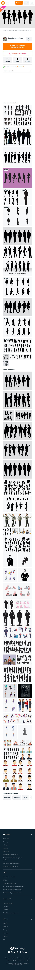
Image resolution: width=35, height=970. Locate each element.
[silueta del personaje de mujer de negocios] (6, 397)
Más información (8, 70)
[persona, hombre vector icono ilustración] (10, 887)
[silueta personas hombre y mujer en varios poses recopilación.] (17, 747)
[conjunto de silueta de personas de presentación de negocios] (17, 496)
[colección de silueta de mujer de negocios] (8, 109)
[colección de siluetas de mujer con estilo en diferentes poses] (11, 121)
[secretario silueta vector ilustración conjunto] (7, 577)
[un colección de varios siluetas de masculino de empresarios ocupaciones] (11, 909)
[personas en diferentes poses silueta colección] (26, 120)
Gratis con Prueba (17, 46)
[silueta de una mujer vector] (14, 391)
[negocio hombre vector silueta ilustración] (5, 689)
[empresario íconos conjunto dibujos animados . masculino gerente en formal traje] (10, 873)
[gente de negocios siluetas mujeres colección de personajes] (17, 280)
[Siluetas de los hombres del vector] (17, 244)
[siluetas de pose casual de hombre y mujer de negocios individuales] (6, 385)
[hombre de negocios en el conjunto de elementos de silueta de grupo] (17, 434)
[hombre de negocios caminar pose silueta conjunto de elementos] (17, 335)
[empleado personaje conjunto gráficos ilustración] (17, 566)
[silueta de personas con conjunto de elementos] (17, 477)
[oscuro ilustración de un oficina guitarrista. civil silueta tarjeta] (10, 817)
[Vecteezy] (3, 3)
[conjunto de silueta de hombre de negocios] (17, 264)
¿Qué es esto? (20, 67)
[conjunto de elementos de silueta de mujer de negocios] (17, 415)
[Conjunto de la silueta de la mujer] (17, 189)
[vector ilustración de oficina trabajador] (17, 675)
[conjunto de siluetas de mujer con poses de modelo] (11, 207)
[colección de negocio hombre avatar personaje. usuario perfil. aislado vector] (9, 922)
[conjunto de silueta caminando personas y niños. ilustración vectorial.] (17, 373)
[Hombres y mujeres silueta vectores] (17, 147)
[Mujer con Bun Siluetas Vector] (17, 168)
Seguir (29, 40)
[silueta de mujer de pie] (9, 225)
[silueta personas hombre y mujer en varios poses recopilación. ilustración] (17, 785)
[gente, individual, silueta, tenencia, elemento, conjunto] (8, 449)
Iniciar (26, 3)
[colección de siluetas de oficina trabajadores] (17, 550)
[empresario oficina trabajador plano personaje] (9, 760)
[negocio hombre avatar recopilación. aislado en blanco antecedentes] (23, 923)
